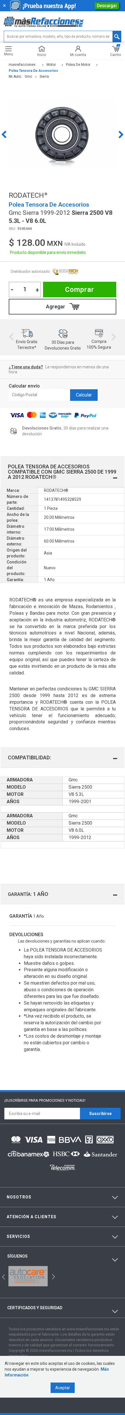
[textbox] (62, 36)
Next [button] (121, 134)
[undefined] (62, 134)
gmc (28, 76)
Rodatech (65, 272)
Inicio (41, 55)
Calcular (84, 395)
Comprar (79, 289)
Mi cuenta (78, 55)
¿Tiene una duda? (26, 367)
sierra (44, 76)
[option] (62, 134)
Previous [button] (3, 134)
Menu (8, 54)
